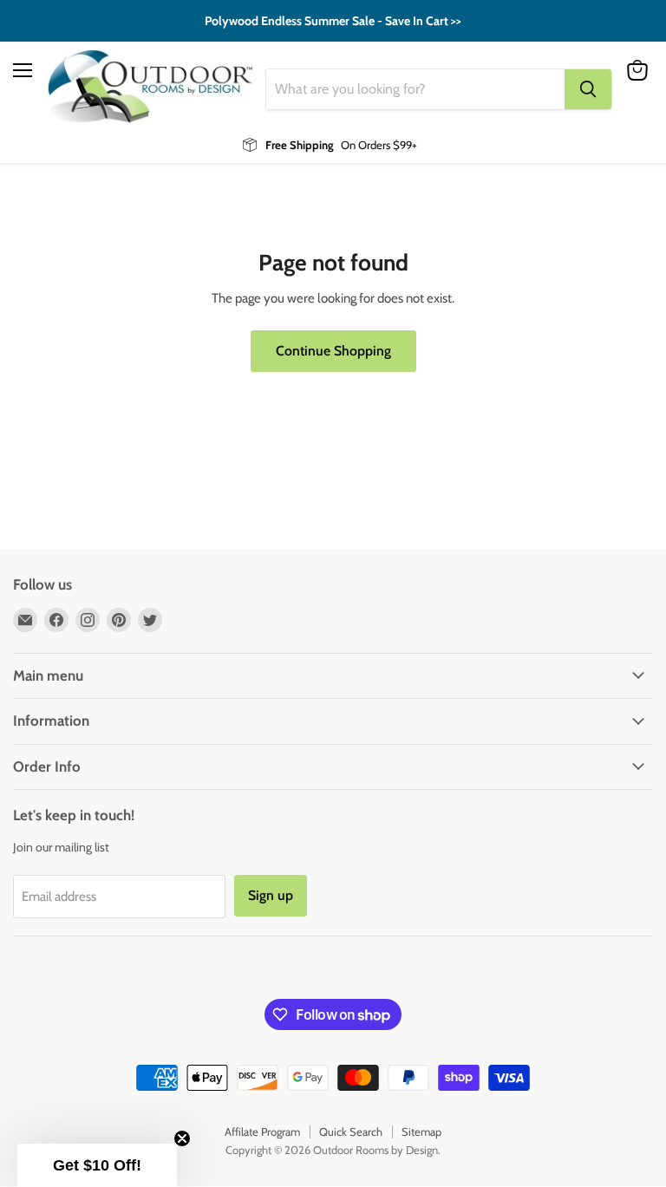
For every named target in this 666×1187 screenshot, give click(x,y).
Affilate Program (262, 1131)
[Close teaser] (182, 1138)
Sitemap (421, 1131)
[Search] (588, 89)
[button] (97, 1165)
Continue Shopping (333, 350)
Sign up (270, 895)
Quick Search (350, 1131)
